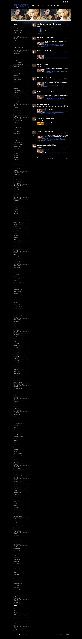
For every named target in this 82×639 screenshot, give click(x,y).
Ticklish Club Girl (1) (17, 200)
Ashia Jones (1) (16, 334)
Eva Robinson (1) (16, 256)
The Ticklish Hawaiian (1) (18, 265)
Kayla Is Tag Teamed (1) (17, 278)
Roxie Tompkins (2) (17, 205)
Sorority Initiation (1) (17, 568)
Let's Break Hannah (44, 78)
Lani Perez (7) (16, 302)
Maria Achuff (51, 72)
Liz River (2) (16, 211)
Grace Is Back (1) (16, 94)
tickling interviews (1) (17, 421)
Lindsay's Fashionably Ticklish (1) (19, 282)
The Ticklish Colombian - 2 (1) (18, 79)
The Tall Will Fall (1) (17, 451)
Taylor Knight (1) (16, 209)
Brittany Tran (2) (16, 576)
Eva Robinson (45, 46)
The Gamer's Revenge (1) (18, 388)
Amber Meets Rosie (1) (17, 310)
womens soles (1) (16, 343)
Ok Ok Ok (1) (16, 226)
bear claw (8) (16, 449)
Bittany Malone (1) (17, 386)
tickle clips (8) (16, 107)
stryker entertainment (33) (18, 475)
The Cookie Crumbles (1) (18, 224)
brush (63, 45)
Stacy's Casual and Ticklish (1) (19, 453)
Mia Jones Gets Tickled (45, 91)
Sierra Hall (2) (16, 55)
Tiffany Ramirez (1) (17, 36)
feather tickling (54, 45)
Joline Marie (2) (16, 419)
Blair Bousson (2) (16, 170)
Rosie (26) (15, 570)
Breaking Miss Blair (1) (17, 198)
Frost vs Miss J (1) (16, 114)
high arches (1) (16, 505)
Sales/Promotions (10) (17, 32)
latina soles (53, 57)
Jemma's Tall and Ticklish (46, 145)
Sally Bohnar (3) (16, 360)
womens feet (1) (16, 328)
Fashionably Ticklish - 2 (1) (18, 583)
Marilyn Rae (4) (16, 466)
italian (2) (15, 503)
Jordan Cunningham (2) (17, 207)
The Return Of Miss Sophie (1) (18, 481)
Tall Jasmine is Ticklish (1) (18, 118)
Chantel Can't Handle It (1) (18, 96)
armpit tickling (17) (17, 349)
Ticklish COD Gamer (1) (17, 181)
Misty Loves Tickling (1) (17, 81)
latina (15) (15, 103)
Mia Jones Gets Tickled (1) (18, 455)
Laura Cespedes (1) (17, 53)
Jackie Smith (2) (16, 496)
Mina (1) (15, 520)
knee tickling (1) (16, 563)
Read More (46, 28)
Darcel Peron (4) (16, 274)
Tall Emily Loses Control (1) (18, 540)
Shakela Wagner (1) (17, 399)
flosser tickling (59, 45)
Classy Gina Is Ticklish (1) (18, 382)
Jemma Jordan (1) (17, 187)
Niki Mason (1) (16, 341)
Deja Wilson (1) (16, 220)
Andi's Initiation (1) (17, 168)
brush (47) (15, 332)
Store (47, 5)
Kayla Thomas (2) (16, 362)
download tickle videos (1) (18, 473)
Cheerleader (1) (16, 535)
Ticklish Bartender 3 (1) (17, 269)
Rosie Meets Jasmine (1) (18, 62)
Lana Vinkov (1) (16, 213)
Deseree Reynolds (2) (17, 468)
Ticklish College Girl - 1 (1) (18, 315)
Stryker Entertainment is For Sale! (49, 24)
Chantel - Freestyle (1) (17, 183)
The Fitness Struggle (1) (17, 112)
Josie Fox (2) (16, 166)
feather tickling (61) (17, 414)
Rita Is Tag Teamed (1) (17, 434)
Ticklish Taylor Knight (45, 131)
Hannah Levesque (46, 86)
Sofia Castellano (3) (17, 161)
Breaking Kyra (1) (16, 189)
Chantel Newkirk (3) (17, 330)
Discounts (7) (16, 176)
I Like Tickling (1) (16, 135)
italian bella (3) (16, 313)
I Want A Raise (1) (16, 352)
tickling (48, 71)
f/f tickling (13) (16, 377)
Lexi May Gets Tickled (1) (18, 604)
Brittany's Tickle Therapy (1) (18, 64)
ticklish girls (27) (16, 375)
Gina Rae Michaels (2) (17, 531)
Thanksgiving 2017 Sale (45, 118)
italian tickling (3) (16, 250)
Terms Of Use (28, 634)
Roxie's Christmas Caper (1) (18, 144)
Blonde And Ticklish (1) (17, 447)
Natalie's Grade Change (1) (18, 246)
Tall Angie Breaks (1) (17, 86)
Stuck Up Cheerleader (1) (18, 410)
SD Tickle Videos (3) (17, 589)
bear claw (41, 46)
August (15, 623)
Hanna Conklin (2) (17, 514)
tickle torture (49, 57)
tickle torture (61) (16, 159)
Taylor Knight (50, 140)
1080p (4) (15, 427)
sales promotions (49, 124)
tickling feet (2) (16, 122)
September (15, 625)
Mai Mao (38, 140)
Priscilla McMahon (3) (17, 127)
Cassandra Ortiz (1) (17, 267)
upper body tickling (54, 44)
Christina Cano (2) (17, 354)
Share (33, 28)
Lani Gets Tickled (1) (17, 390)
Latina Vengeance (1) (17, 492)
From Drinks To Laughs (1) (18, 596)
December (15, 631)
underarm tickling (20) (17, 228)
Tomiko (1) (15, 60)
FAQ (62, 5)
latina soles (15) (16, 99)
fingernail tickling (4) (17, 527)
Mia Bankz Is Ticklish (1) (17, 45)
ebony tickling (57, 98)
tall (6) (15, 460)
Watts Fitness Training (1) (18, 544)
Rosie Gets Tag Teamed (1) (18, 339)
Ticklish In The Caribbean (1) (18, 68)
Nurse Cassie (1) (16, 507)
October (15, 627)
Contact (53, 5)
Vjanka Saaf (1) (16, 561)
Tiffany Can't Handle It (45, 51)
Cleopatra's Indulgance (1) (18, 511)
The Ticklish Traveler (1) (17, 323)
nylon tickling (51, 71)
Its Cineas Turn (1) (17, 559)
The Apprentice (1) (17, 230)
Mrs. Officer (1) (16, 555)
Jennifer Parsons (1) (17, 233)
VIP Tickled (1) (16, 486)
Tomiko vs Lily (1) (16, 397)
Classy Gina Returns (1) (17, 252)
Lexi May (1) (16, 367)
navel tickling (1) (16, 155)
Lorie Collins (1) (16, 594)
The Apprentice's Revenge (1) (18, 436)
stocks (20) (15, 40)
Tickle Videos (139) (17, 26)
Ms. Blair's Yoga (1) (17, 153)
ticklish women (61, 152)
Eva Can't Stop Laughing (46, 37)
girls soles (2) (16, 429)
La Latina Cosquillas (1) (17, 116)
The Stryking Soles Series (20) (18, 30)
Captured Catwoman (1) (17, 602)
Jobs (42, 5)
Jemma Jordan (49, 153)
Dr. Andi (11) (16, 129)
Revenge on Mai (43, 105)
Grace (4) (15, 522)
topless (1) (15, 239)
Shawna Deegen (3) (17, 600)
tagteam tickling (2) (17, 109)
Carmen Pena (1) (16, 553)
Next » (67, 158)
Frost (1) (15, 254)
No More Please (43, 64)
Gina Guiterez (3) (16, 438)
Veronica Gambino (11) (17, 537)
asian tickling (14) (16, 347)
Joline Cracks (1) (16, 425)
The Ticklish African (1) (17, 291)
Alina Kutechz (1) (16, 88)
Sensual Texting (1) (17, 77)
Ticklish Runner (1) (17, 574)
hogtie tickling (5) (16, 499)
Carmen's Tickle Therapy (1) (18, 73)
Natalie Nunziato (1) (17, 356)
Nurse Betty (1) (16, 287)
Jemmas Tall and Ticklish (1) (18, 51)
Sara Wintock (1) (16, 444)
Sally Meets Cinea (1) (17, 501)
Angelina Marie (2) (17, 550)
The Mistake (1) (16, 148)
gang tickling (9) (16, 440)
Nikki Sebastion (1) (17, 174)
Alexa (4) (15, 416)
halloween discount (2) (17, 442)
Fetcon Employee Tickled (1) (18, 185)
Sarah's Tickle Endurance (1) (18, 306)
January (15, 610)
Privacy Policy (17, 634)
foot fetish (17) (16, 395)
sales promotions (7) (17, 261)
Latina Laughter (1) (17, 462)
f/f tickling (60, 138)
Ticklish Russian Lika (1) (18, 92)
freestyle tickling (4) (17, 373)
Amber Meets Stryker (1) (17, 304)
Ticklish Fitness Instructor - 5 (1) (19, 142)
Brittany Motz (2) (16, 479)
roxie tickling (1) (16, 75)
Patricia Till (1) (16, 401)
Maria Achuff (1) (16, 157)
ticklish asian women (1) (17, 591)
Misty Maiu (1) (16, 457)
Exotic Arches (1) (16, 293)
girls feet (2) (15, 572)
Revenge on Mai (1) (17, 202)
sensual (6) (15, 336)
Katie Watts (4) (16, 369)
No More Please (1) (17, 295)
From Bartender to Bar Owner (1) (19, 289)
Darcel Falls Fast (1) (17, 263)
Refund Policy (22, 634)
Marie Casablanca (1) (17, 259)
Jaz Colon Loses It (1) (17, 598)
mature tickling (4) (16, 237)
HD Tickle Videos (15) (17, 90)
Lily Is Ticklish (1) (16, 321)
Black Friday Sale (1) (17, 215)
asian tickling (49, 112)
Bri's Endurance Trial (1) (17, 192)
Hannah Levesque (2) (17, 179)
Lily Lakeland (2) (16, 49)
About (37, 5)
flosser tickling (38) (17, 380)
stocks (38, 46)
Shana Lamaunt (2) (17, 548)
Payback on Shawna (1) (17, 518)
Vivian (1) (15, 509)
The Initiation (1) (16, 533)
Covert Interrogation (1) (17, 138)
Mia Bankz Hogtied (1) (17, 222)
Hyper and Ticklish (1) (17, 308)
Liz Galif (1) (15, 490)
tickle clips (56, 138)
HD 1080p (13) (16, 276)
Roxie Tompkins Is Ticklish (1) (18, 423)
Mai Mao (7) (15, 529)
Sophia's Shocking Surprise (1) (19, 384)
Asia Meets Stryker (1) (17, 319)
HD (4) (15, 393)
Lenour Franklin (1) (17, 248)
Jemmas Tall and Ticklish (43, 153)
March (15, 614)
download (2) (16, 38)
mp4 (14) (15, 105)
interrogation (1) (16, 280)
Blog (58, 5)
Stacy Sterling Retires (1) (18, 516)
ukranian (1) (16, 358)
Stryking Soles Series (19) (18, 120)
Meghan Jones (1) (17, 300)
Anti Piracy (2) (16, 488)
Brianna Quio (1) (16, 585)
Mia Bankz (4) (16, 194)
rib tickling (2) (16, 464)
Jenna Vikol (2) (16, 494)
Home (33, 5)
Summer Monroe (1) (17, 566)
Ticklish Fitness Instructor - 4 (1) (19, 172)
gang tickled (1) (16, 408)
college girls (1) (16, 412)
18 (52, 158)
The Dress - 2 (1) (16, 101)
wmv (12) (15, 546)
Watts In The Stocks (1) (17, 42)
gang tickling (49, 99)
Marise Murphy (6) (17, 345)
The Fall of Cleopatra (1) (17, 146)
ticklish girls (59, 44)
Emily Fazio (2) (16, 196)
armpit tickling (53, 152)
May (14, 618)
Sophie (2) (15, 403)
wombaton (46, 113)
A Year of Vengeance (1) (17, 125)
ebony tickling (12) (17, 241)
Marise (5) (15, 140)
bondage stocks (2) (17, 371)
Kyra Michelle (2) (16, 285)
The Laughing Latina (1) (17, 581)
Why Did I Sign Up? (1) (17, 243)
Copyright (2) (16, 326)
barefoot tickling (49, 45)
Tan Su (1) (15, 524)
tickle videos (49, 44)
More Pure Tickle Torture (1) (18, 47)
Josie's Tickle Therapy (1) (18, 542)
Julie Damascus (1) (17, 131)
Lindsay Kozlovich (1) (17, 58)
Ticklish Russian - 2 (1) (17, 587)
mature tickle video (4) (17, 470)
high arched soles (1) (17, 66)
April (14, 616)
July (14, 621)
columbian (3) (16, 317)
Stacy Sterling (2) (16, 235)
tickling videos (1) (16, 406)
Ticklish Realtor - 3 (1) (17, 133)
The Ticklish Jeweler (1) (17, 483)
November (15, 629)
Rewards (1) (16, 272)
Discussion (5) (16, 28)
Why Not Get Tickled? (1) (18, 71)
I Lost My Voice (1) (17, 557)
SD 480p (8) (16, 163)
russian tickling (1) (17, 477)
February (15, 612)
